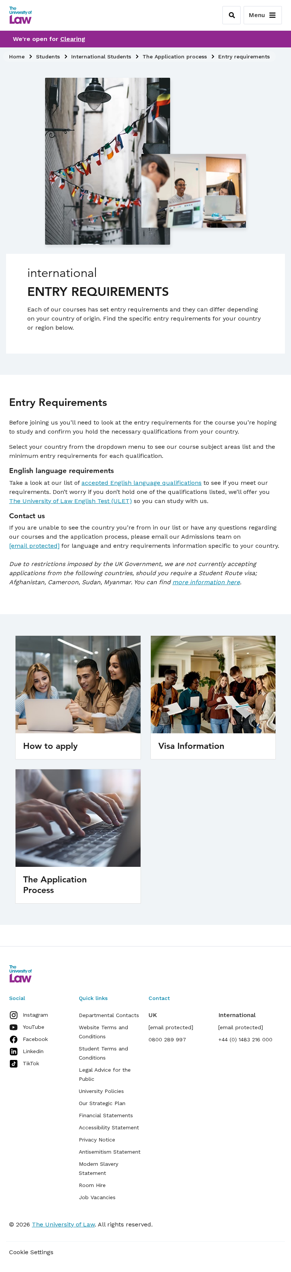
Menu (257, 15)
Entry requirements (244, 56)
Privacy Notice (97, 1140)
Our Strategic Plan (102, 1103)
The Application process (174, 56)
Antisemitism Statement (110, 1152)
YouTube (33, 1027)
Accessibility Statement (109, 1127)
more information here (206, 582)
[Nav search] (231, 15)
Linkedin (33, 1051)
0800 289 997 (167, 1039)
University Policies (101, 1091)
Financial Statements (106, 1115)
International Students (101, 56)
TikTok (31, 1063)
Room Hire (92, 1185)
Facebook (35, 1039)
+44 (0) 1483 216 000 (245, 1039)
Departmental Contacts (109, 1015)
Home (17, 56)
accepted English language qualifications (141, 482)
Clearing (72, 38)
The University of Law (63, 1224)
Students (48, 56)
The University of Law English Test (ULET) (70, 501)
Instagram (35, 1015)
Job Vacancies (97, 1197)
